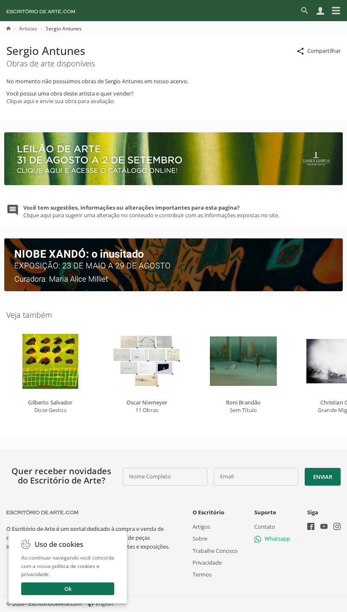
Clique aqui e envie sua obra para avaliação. (60, 101)
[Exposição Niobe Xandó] (173, 289)
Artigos (201, 526)
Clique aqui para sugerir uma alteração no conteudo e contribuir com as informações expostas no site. (151, 211)
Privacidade (207, 562)
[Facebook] (310, 527)
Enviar (322, 477)
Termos (202, 574)
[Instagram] (337, 527)
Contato (264, 526)
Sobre (200, 539)
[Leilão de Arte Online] (173, 183)
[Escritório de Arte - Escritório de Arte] (42, 512)
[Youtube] (324, 527)
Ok (68, 589)
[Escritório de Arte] (40, 10)
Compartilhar (324, 51)
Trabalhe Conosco (215, 551)
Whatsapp (277, 539)
